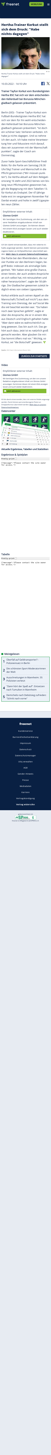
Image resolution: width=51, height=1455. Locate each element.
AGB (26, 767)
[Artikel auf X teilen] (48, 83)
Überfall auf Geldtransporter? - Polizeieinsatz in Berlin (22, 661)
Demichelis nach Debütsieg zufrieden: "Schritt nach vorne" (26, 696)
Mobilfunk (36, 4)
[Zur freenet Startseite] (10, 3)
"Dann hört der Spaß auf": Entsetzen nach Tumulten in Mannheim (25, 688)
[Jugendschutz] (25, 817)
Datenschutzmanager (25, 755)
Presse (25, 780)
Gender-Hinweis (25, 774)
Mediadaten (25, 786)
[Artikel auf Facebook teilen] (43, 83)
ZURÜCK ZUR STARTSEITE (34, 356)
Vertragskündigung (25, 798)
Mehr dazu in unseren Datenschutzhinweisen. (27, 254)
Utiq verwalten (25, 761)
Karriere (25, 792)
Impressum (25, 743)
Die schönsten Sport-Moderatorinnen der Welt (26, 670)
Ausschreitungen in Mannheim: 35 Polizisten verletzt (24, 679)
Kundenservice (25, 731)
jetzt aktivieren (14, 236)
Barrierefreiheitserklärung (25, 737)
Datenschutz (25, 749)
